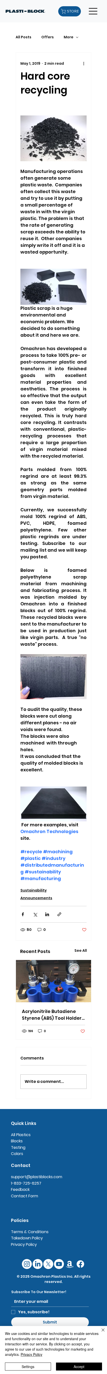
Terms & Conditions (30, 1232)
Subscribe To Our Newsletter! (38, 1292)
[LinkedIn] (38, 1264)
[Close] (100, 1333)
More (68, 37)
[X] (48, 1264)
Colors (17, 1154)
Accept (79, 1366)
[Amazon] (70, 1264)
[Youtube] (59, 1264)
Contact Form (24, 1196)
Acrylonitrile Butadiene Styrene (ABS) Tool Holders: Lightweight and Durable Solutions (53, 1014)
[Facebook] (80, 1264)
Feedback (20, 1189)
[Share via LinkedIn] (47, 914)
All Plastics (21, 1135)
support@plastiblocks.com (36, 1177)
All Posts (23, 37)
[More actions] (84, 63)
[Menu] (93, 11)
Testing (18, 1147)
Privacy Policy (24, 1244)
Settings (28, 1366)
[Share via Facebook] (22, 914)
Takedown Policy (27, 1238)
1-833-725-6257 (26, 1183)
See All (80, 950)
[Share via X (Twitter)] (35, 914)
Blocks (17, 1141)
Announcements (36, 898)
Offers (47, 37)
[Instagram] (27, 1264)
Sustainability (33, 890)
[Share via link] (59, 914)
